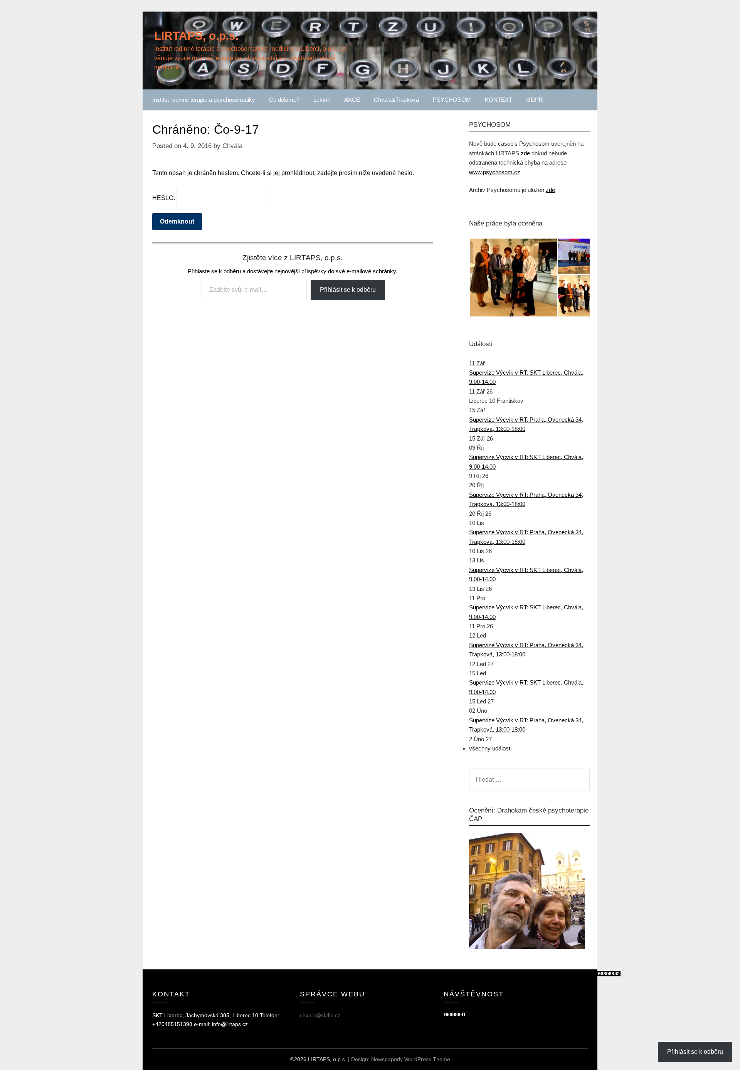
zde (525, 153)
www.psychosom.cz (494, 172)
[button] (513, 277)
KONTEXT (498, 99)
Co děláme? (284, 99)
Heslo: (164, 198)
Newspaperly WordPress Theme (410, 1059)
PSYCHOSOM (452, 99)
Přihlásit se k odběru (348, 289)
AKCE (352, 99)
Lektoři (321, 99)
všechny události (490, 748)
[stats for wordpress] (455, 1015)
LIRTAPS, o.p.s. (196, 35)
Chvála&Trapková (396, 99)
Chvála (232, 146)
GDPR (534, 99)
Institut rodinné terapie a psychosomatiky (203, 99)
